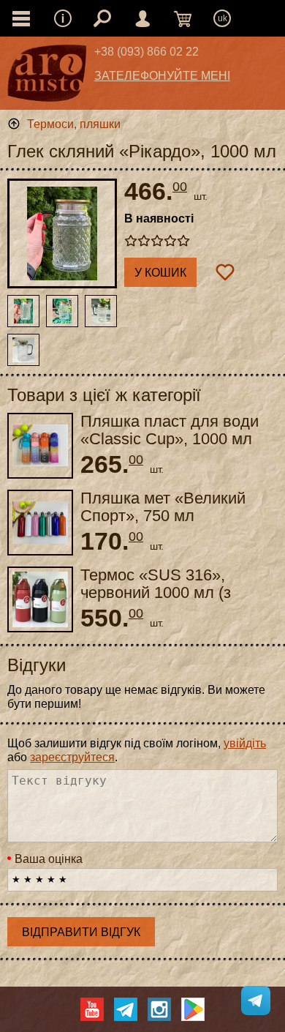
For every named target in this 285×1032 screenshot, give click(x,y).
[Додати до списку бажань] (225, 272)
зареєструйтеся (72, 757)
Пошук (102, 18)
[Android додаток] (193, 1009)
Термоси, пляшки (74, 124)
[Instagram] (159, 1009)
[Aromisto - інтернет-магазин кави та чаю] (47, 77)
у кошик (160, 272)
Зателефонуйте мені (162, 76)
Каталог (21, 18)
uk (222, 18)
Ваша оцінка (49, 859)
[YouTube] (92, 1009)
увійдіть (245, 743)
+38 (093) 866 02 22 (146, 51)
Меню (63, 18)
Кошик (182, 18)
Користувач (142, 18)
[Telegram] (125, 1009)
